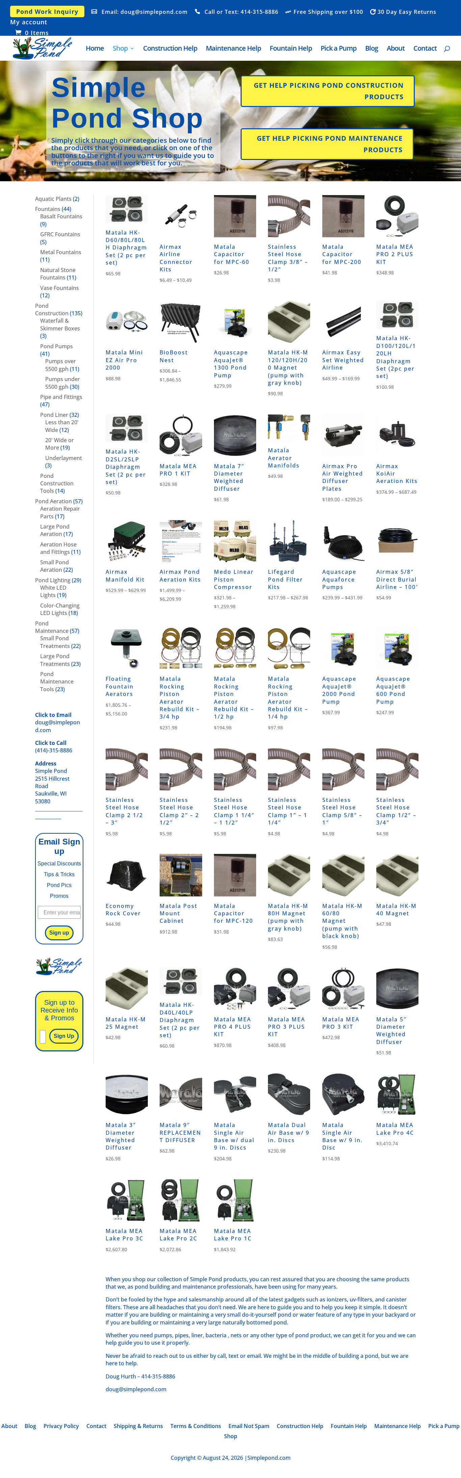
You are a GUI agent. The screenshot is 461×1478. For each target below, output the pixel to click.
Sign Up (64, 1036)
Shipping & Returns (138, 1427)
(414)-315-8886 (53, 746)
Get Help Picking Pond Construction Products (329, 91)
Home (95, 49)
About (396, 49)
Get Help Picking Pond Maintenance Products (330, 144)
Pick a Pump (338, 49)
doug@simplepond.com (57, 722)
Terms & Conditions (195, 1427)
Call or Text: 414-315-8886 (241, 12)
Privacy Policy (61, 1427)
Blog (371, 49)
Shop (120, 49)
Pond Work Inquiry (47, 11)
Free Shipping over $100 (328, 12)
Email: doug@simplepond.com (145, 12)
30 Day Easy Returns (407, 12)
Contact (425, 49)
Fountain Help (291, 49)
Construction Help (170, 49)
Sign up (59, 933)
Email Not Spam (248, 1427)
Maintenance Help (233, 49)
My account (28, 22)
